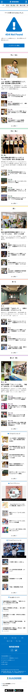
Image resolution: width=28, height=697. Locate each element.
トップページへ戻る (14, 45)
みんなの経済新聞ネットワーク (14, 678)
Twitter (16, 650)
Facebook (12, 650)
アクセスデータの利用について (8, 660)
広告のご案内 (5, 664)
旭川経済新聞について (6, 656)
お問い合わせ (5, 662)
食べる (7, 5)
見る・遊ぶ (13, 5)
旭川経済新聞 (14, 2)
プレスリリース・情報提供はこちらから (10, 658)
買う (18, 5)
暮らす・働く (22, 5)
